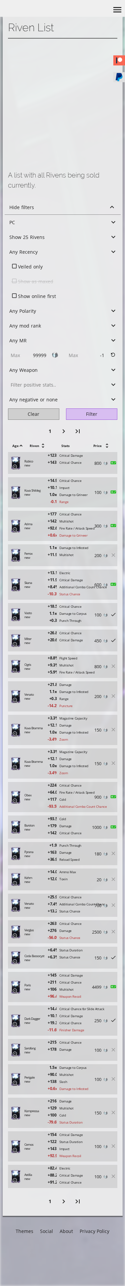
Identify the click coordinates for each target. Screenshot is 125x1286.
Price (97, 445)
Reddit (52, 1252)
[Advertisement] (62, 105)
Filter (91, 414)
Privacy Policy (94, 1231)
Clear (33, 414)
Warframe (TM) (81, 1263)
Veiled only (30, 266)
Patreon (53, 1242)
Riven (34, 445)
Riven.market (79, 1252)
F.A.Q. (70, 1274)
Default (28, 1242)
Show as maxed (35, 281)
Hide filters (21, 207)
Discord (53, 1263)
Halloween (32, 1263)
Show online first (37, 296)
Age (15, 445)
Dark (25, 1252)
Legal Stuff (76, 1242)
